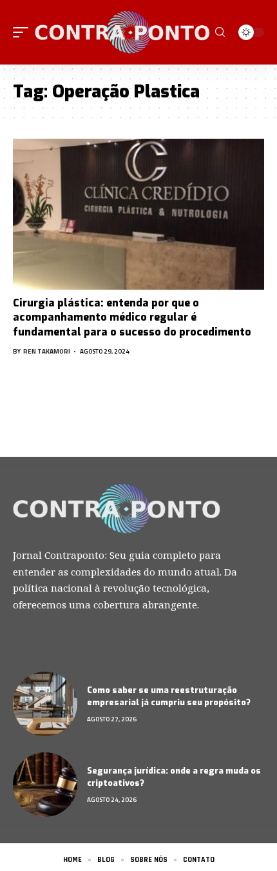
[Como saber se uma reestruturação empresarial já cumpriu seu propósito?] (45, 704)
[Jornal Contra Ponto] (123, 32)
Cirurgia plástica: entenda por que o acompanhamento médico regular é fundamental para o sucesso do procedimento (132, 317)
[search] (220, 32)
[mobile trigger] (24, 32)
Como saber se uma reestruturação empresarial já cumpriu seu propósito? (169, 696)
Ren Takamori (46, 351)
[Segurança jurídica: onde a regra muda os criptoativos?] (45, 784)
